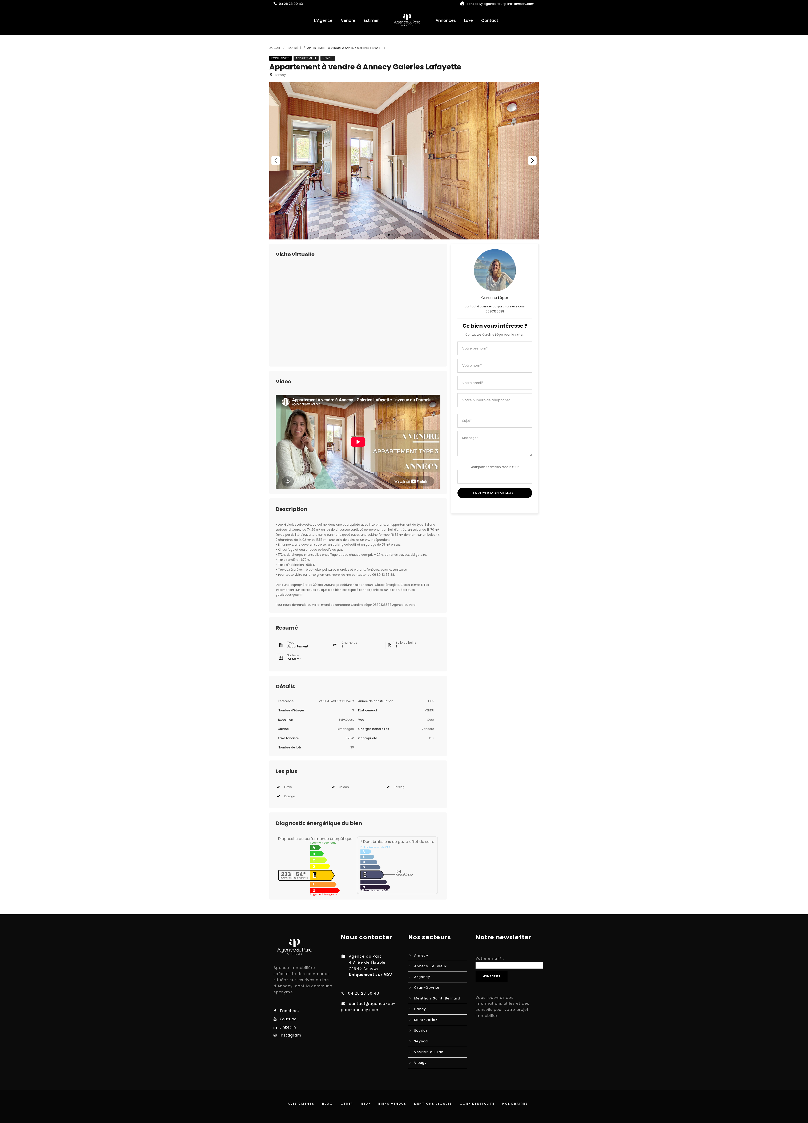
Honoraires (515, 1104)
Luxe (468, 20)
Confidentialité (477, 1104)
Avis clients (301, 1104)
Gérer (347, 1104)
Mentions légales (433, 1104)
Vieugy (420, 1062)
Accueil (275, 48)
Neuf (366, 1104)
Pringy (420, 1009)
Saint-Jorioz (425, 1019)
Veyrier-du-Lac (428, 1052)
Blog (327, 1104)
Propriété (294, 48)
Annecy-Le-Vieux (430, 966)
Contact (489, 20)
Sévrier (421, 1030)
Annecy (421, 955)
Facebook (290, 1010)
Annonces (446, 20)
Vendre (348, 20)
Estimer (371, 20)
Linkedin (288, 1027)
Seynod (421, 1041)
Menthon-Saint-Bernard (437, 998)
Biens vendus (392, 1104)
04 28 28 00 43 (291, 3)
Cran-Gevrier (427, 987)
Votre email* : (490, 958)
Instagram (290, 1035)
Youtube (288, 1019)
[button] (275, 160)
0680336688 (495, 311)
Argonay (422, 976)
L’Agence (323, 20)
